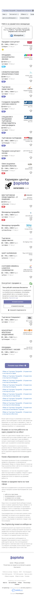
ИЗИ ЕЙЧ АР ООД (28, 216)
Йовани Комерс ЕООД (28, 91)
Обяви (20, 582)
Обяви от (24, 14)
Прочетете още (13, 298)
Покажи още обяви (16, 365)
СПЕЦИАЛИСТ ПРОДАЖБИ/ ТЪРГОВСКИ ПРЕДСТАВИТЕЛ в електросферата (9, 121)
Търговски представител (7, 88)
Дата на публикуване (9, 18)
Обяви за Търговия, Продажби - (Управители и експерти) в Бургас (17, 386)
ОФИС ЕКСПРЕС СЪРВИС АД (27, 140)
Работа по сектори (7, 572)
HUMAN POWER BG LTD (28, 106)
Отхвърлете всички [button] (17, 306)
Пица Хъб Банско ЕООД (27, 253)
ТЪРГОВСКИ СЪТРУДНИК (11, 138)
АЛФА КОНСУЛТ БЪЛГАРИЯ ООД (27, 270)
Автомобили (12, 582)
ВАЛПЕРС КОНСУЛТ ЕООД (27, 198)
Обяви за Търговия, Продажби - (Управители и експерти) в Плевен (17, 399)
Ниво (4, 14)
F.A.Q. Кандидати (27, 572)
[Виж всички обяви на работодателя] (29, 44)
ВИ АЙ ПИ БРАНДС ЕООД (28, 348)
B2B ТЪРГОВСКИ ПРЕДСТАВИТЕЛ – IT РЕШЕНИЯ (10, 197)
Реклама (27, 576)
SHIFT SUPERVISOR (9, 253)
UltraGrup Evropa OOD (27, 46)
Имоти (5, 582)
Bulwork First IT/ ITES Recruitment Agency (27, 334)
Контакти (17, 567)
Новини (17, 584)
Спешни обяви (24, 18)
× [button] (30, 286)
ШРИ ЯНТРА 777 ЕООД (27, 151)
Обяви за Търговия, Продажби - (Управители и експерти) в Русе (17, 390)
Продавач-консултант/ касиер (11, 152)
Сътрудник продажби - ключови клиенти (11, 103)
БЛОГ (20, 572)
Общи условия (19, 563)
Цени (11, 563)
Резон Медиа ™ (20, 593)
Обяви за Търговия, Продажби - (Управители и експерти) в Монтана (17, 413)
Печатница (26, 582)
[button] (17, 310)
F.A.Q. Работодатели (7, 574)
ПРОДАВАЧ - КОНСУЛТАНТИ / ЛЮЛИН (8, 57)
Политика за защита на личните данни (17, 565)
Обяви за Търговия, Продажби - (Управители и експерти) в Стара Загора (17, 395)
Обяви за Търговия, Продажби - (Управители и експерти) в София (17, 372)
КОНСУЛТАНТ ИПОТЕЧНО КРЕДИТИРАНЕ (8, 332)
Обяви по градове (9, 576)
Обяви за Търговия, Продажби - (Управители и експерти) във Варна (17, 381)
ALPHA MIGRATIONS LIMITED (28, 169)
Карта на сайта (28, 574)
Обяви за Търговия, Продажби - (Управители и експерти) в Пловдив (17, 377)
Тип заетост (13, 14)
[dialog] (17, 299)
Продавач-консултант (11, 42)
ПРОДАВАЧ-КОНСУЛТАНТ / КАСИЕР (11, 348)
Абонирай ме (18, 35)
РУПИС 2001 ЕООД (28, 76)
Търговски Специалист (11, 317)
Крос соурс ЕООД (29, 321)
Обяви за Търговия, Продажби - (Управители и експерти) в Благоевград (17, 404)
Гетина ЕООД (28, 229)
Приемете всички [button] (17, 302)
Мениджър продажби (10, 212)
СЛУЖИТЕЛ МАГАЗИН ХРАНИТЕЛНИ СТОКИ (10, 73)
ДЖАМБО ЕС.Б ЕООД (28, 58)
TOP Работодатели (18, 574)
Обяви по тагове (19, 576)
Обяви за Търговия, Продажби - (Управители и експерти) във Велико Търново (17, 408)
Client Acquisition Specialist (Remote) (9, 165)
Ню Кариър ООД (27, 242)
